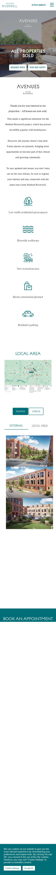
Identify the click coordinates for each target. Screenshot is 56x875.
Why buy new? (38, 67)
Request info (18, 67)
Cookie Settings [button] (12, 868)
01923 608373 (39, 5)
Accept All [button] (28, 868)
